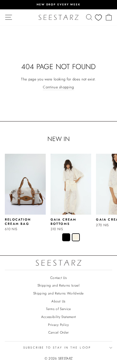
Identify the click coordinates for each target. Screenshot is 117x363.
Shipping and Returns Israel (58, 285)
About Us (58, 301)
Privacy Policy (58, 324)
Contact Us (58, 277)
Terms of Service (58, 308)
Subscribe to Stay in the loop (57, 347)
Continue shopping (58, 87)
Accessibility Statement (58, 316)
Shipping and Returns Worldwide (58, 293)
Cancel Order (58, 332)
